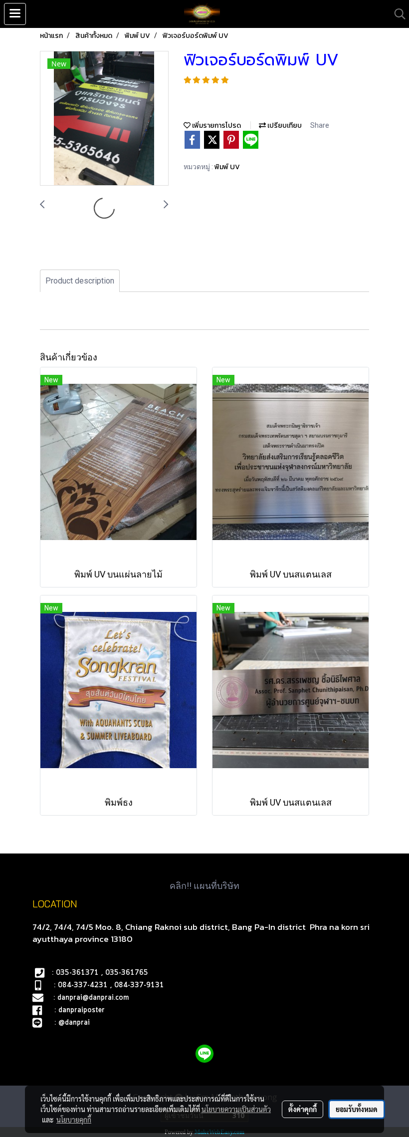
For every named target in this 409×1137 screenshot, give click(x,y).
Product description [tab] (79, 280)
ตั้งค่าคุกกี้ (302, 1109)
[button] (397, 13)
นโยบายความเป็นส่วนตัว (236, 1109)
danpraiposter (81, 1010)
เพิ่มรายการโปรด (216, 125)
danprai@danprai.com (93, 998)
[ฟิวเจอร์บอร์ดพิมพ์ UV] (104, 118)
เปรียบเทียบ (284, 125)
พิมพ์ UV (227, 167)
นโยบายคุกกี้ (73, 1119)
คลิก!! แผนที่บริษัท (204, 885)
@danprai (74, 1023)
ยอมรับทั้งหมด (357, 1109)
